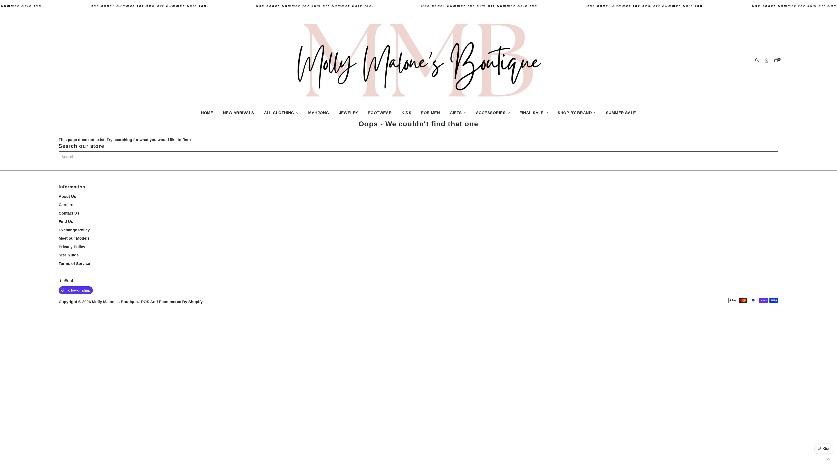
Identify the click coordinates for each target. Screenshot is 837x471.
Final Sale (532, 113)
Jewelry (348, 113)
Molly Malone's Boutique (115, 302)
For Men (430, 113)
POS (145, 302)
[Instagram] (66, 281)
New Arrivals (238, 113)
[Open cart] (776, 60)
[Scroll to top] (828, 459)
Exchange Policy (74, 230)
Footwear (380, 113)
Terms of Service (74, 263)
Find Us (66, 221)
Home (207, 113)
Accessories (491, 113)
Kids (406, 113)
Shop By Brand (575, 113)
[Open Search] (757, 60)
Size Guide (69, 255)
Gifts (456, 113)
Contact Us (69, 213)
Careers (66, 205)
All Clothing (280, 113)
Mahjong (318, 113)
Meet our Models (74, 238)
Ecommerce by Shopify (181, 302)
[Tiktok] (72, 281)
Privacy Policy (72, 247)
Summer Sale (621, 113)
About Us (67, 196)
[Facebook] (61, 281)
